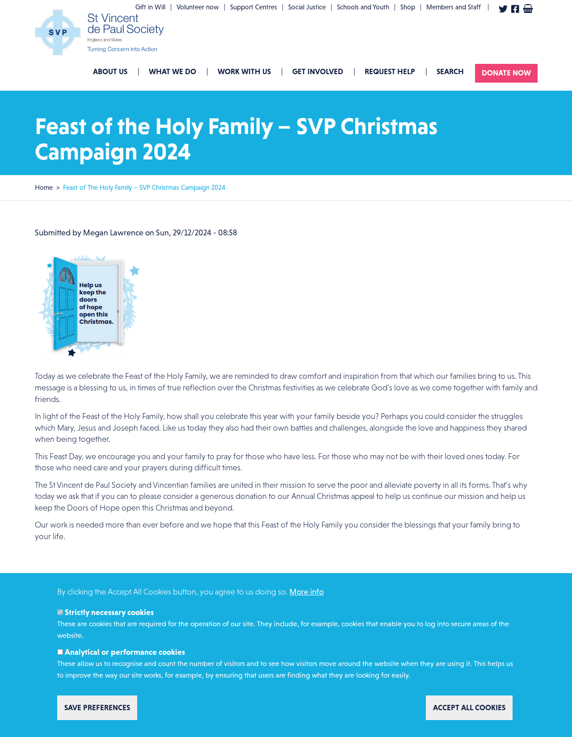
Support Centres (253, 7)
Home (44, 187)
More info (307, 591)
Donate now (506, 72)
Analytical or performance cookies (125, 652)
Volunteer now (198, 7)
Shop (407, 7)
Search (450, 71)
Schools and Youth (363, 7)
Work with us (244, 71)
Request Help (390, 71)
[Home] (102, 32)
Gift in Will (150, 7)
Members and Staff (453, 7)
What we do (172, 71)
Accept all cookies (469, 707)
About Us (110, 71)
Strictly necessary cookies (109, 611)
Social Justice (307, 7)
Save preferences (97, 707)
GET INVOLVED (317, 71)
